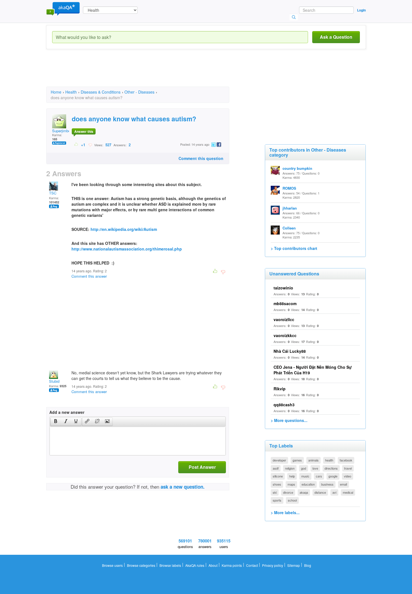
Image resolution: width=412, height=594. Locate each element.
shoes (277, 484)
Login (361, 10)
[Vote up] (76, 144)
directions (331, 468)
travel (348, 468)
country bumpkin (297, 168)
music (305, 476)
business (327, 484)
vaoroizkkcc (285, 335)
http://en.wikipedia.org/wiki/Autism (124, 229)
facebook (346, 460)
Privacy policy (272, 565)
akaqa (304, 492)
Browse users (112, 565)
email (343, 484)
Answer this (83, 131)
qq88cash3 (284, 404)
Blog (307, 565)
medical (348, 492)
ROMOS (289, 188)
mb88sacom (285, 303)
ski (275, 492)
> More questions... (289, 420)
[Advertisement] (148, 72)
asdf (276, 468)
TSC (52, 193)
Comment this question (201, 158)
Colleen (289, 228)
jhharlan (290, 208)
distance (320, 492)
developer (279, 460)
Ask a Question (336, 37)
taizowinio (283, 288)
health (329, 460)
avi (334, 492)
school (292, 500)
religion (290, 468)
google (332, 476)
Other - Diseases (139, 92)
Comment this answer (89, 276)
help (292, 476)
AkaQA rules (194, 565)
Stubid (54, 381)
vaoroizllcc (284, 319)
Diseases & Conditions (101, 92)
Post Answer (202, 467)
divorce (288, 492)
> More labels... (285, 512)
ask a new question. (183, 486)
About (213, 565)
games (297, 460)
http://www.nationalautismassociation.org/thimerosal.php (126, 249)
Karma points (232, 565)
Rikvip (280, 388)
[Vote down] (90, 144)
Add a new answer (66, 412)
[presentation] (56, 422)
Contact (252, 565)
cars (319, 476)
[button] (55, 421)
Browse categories (141, 565)
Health (71, 92)
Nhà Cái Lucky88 (290, 351)
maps (291, 484)
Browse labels (170, 565)
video (347, 476)
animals (313, 460)
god (303, 468)
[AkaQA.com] (63, 8)
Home (56, 92)
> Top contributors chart (294, 248)
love (315, 468)
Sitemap (293, 565)
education (308, 484)
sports (277, 500)
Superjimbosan (64, 130)
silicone (278, 476)
